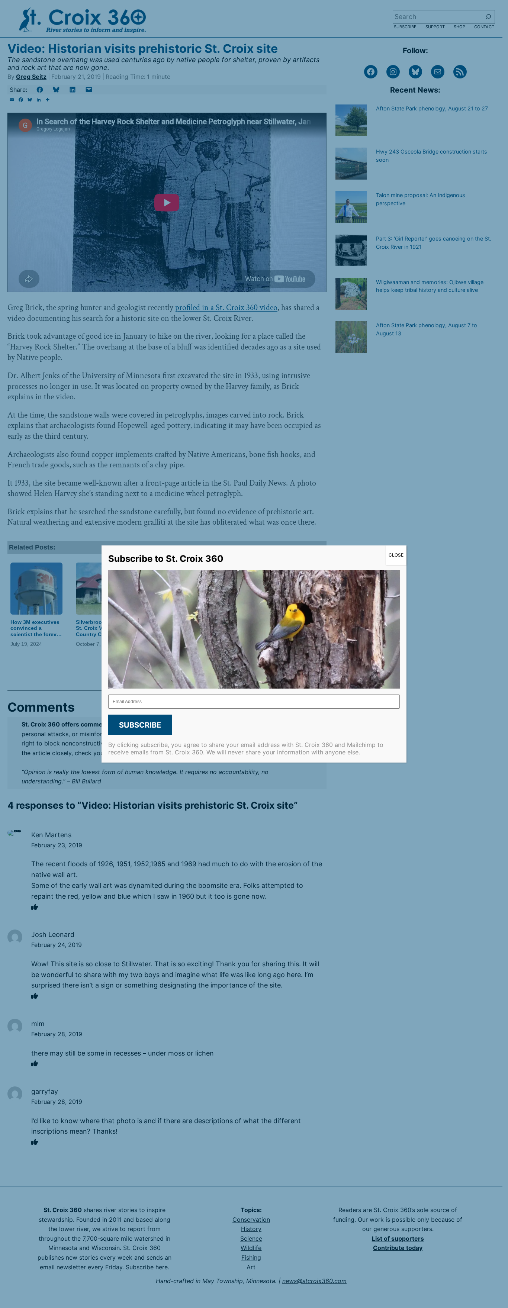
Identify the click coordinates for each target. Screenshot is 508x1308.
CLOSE (396, 555)
